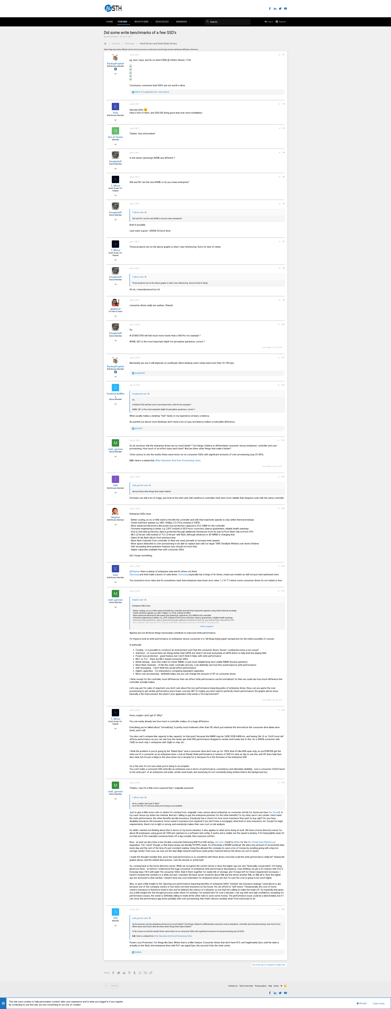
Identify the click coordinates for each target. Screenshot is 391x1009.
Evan (115, 112)
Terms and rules (246, 986)
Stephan (115, 517)
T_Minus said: (138, 212)
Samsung (134, 574)
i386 (115, 485)
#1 (284, 55)
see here (219, 842)
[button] (130, 21)
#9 (284, 300)
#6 (284, 204)
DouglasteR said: (139, 394)
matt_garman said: (140, 485)
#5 (284, 177)
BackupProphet (112, 37)
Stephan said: (138, 600)
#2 (284, 104)
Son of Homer (115, 137)
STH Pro (114, 986)
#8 (284, 268)
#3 (284, 128)
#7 (284, 241)
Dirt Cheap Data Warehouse (262, 842)
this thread (274, 812)
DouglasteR (115, 161)
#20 (283, 909)
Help (270, 986)
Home (276, 986)
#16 (283, 566)
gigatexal (115, 308)
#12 (283, 385)
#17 (283, 591)
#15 (283, 508)
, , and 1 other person (152, 92)
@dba (237, 842)
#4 (284, 152)
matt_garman (115, 449)
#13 (283, 440)
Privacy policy (260, 986)
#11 (283, 358)
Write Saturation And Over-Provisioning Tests (178, 460)
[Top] (281, 986)
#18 (283, 710)
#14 (283, 477)
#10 (283, 324)
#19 (283, 783)
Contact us (233, 986)
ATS (115, 918)
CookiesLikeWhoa (115, 395)
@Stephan (135, 571)
